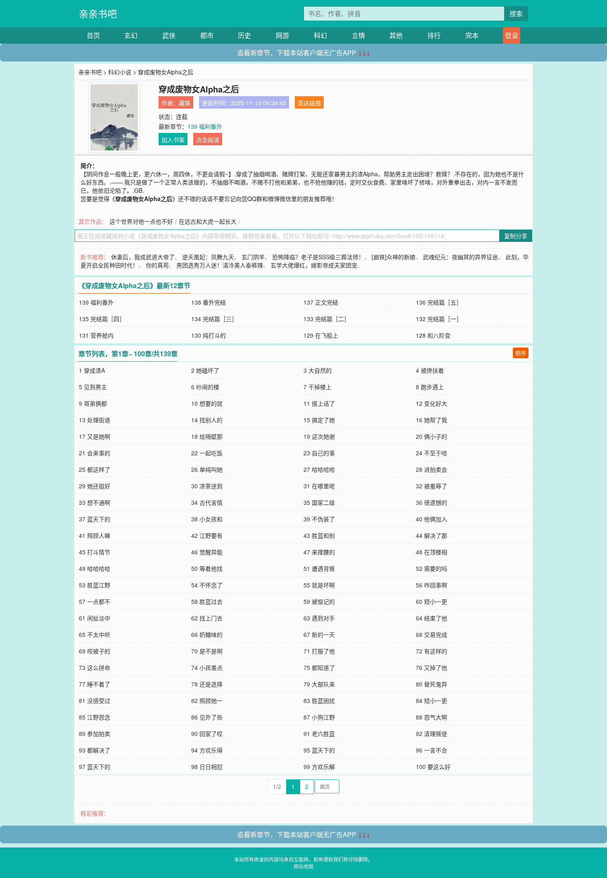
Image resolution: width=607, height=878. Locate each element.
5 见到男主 (93, 387)
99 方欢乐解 (319, 766)
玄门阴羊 (253, 257)
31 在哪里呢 (319, 486)
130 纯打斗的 (208, 335)
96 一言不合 (431, 750)
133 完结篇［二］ (327, 319)
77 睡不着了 (94, 684)
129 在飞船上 (321, 335)
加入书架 (173, 139)
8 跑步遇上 (430, 387)
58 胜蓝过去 (207, 601)
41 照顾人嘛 (94, 535)
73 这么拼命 (94, 667)
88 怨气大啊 (431, 717)
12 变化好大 (431, 403)
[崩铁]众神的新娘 (393, 257)
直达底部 (309, 103)
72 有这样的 (431, 651)
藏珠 (184, 103)
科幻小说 (119, 72)
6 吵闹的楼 (205, 387)
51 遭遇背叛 (319, 568)
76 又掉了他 (431, 667)
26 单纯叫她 (207, 469)
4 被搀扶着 (430, 370)
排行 (434, 35)
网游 (282, 35)
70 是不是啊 (207, 651)
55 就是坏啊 (319, 585)
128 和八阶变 (433, 335)
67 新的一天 (319, 634)
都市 (206, 35)
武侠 (168, 35)
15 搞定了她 (319, 420)
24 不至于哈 (431, 453)
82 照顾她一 (207, 700)
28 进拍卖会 (431, 469)
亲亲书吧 (98, 13)
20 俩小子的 (431, 436)
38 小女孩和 (207, 519)
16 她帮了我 (431, 420)
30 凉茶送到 (207, 486)
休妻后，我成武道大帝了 (143, 257)
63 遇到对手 (319, 618)
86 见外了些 (207, 717)
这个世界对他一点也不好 (141, 221)
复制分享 (515, 236)
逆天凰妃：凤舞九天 (208, 257)
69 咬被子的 (94, 651)
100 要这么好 (433, 766)
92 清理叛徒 (431, 733)
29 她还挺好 (94, 486)
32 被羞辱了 (431, 486)
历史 (244, 35)
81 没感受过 (94, 700)
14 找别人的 (207, 420)
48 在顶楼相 (431, 552)
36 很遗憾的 (431, 502)
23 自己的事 (319, 453)
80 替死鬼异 (431, 684)
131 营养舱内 (96, 335)
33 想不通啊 (94, 502)
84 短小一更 (431, 700)
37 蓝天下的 (94, 519)
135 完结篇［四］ (102, 319)
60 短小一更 (431, 601)
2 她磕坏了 (205, 370)
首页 (93, 35)
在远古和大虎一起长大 (208, 221)
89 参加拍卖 (94, 733)
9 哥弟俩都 (93, 403)
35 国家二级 (319, 502)
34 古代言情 (207, 502)
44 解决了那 (431, 535)
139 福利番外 (204, 126)
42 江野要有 (207, 535)
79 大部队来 (319, 684)
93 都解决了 (94, 750)
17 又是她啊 (94, 436)
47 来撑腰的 (319, 552)
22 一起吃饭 (207, 453)
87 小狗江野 (319, 717)
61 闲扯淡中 (94, 618)
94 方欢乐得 (207, 750)
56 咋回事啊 (431, 585)
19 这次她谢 (319, 436)
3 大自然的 (318, 370)
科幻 (320, 35)
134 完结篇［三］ (214, 319)
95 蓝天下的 (319, 750)
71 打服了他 (319, 651)
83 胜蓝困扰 (319, 700)
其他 (396, 35)
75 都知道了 (319, 667)
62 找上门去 (207, 618)
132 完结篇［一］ (439, 319)
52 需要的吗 (431, 568)
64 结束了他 (431, 618)
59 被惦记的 (319, 601)
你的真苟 (157, 265)
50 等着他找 (207, 568)
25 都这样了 (94, 469)
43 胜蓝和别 (319, 535)
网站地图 (303, 866)
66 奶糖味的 (207, 634)
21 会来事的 (94, 453)
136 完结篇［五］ (439, 302)
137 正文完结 (321, 302)
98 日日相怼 (207, 766)
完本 (472, 35)
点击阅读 (207, 139)
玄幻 (131, 35)
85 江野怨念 (94, 717)
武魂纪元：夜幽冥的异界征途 (460, 257)
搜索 (516, 13)
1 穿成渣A (92, 370)
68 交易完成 (431, 634)
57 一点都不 (94, 601)
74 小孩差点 (207, 667)
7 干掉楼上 (318, 387)
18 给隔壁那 (207, 436)
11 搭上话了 (319, 403)
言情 (358, 35)
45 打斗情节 (94, 552)
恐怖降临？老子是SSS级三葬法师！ (318, 257)
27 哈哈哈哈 (319, 469)
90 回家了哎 (207, 733)
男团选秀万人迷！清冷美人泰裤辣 (219, 265)
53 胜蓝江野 (94, 585)
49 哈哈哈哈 (94, 568)
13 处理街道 (94, 420)
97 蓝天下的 (94, 766)
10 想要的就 (207, 403)
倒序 (520, 353)
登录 (511, 35)
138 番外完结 (208, 302)
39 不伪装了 (319, 519)
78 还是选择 (207, 684)
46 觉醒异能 (207, 552)
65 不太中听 (94, 634)
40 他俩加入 (431, 519)
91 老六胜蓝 (319, 733)
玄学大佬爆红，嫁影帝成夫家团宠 (313, 265)
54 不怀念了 (207, 585)
